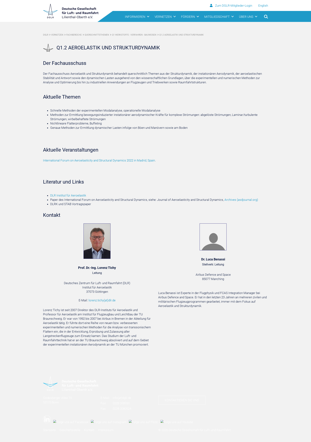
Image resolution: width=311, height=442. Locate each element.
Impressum (105, 430)
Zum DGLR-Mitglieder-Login (233, 5)
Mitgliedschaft (217, 16)
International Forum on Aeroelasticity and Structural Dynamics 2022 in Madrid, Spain (99, 160)
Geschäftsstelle (69, 430)
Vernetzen (163, 16)
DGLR (45, 35)
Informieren (135, 16)
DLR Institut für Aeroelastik (68, 195)
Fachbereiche (74, 35)
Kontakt (89, 430)
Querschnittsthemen (97, 35)
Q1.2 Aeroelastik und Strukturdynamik (181, 35)
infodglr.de (122, 398)
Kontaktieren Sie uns (182, 400)
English (263, 5)
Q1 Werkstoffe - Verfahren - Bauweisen (134, 35)
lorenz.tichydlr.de (102, 300)
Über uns (246, 16)
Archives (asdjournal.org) (241, 200)
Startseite (49, 430)
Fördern (188, 16)
